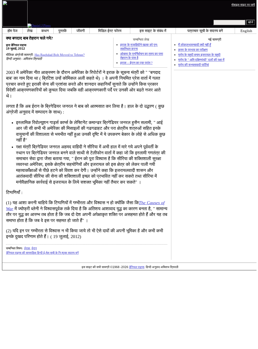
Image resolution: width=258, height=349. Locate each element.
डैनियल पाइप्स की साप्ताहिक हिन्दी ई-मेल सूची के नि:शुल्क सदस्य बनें (42, 253)
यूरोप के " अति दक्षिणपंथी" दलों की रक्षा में (201, 60)
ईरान (34, 248)
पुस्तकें (62, 31)
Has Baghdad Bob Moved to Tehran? (60, 55)
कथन (45, 31)
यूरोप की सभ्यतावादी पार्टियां (193, 65)
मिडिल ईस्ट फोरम (109, 31)
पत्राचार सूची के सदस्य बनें (205, 31)
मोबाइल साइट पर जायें (243, 4)
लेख (30, 31)
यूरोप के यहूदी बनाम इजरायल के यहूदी (199, 55)
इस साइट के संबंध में (153, 31)
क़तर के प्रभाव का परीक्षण (193, 50)
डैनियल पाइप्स (136, 267)
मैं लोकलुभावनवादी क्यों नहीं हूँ (194, 45)
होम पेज (13, 31)
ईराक (27, 248)
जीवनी (80, 31)
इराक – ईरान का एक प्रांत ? (136, 63)
